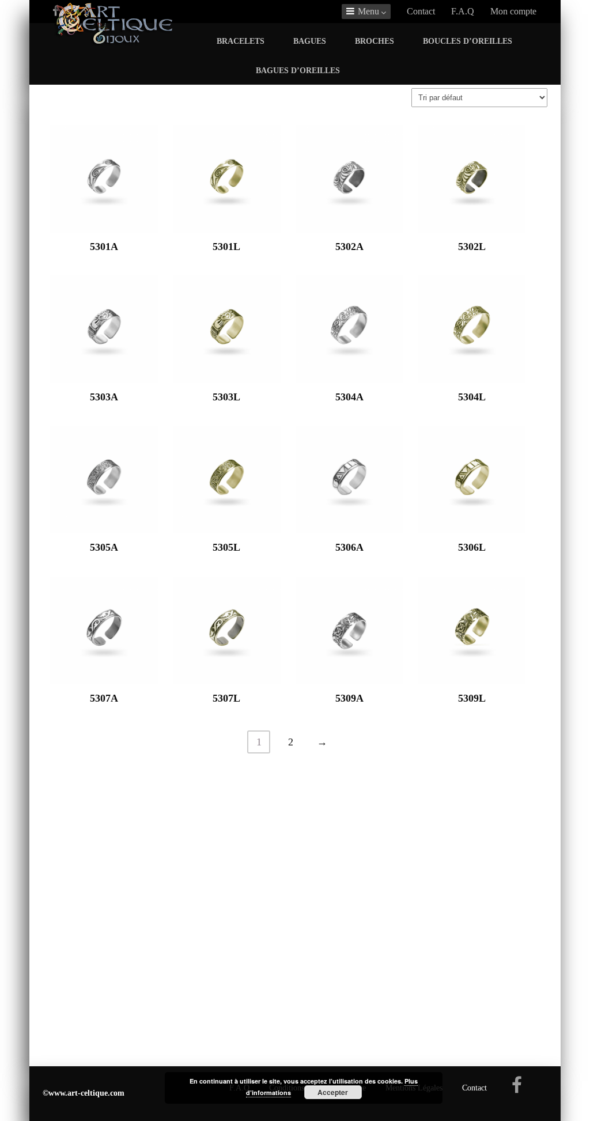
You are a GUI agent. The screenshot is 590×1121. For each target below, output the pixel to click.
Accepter (332, 1092)
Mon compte (513, 11)
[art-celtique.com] (114, 42)
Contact (421, 11)
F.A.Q (462, 11)
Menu (368, 11)
